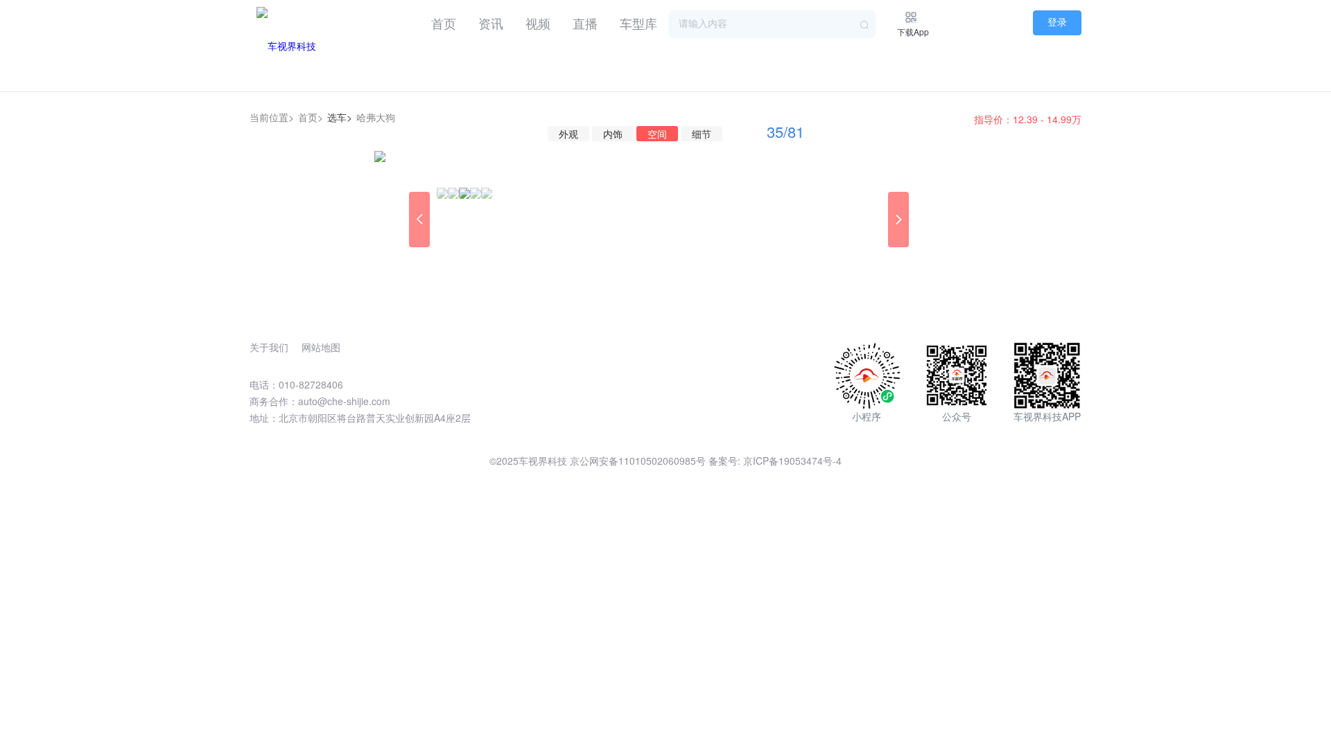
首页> (310, 117)
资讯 (490, 23)
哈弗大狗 (375, 117)
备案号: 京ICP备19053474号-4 (775, 460)
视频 (537, 23)
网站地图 (321, 347)
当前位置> (272, 117)
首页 (443, 23)
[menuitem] (443, 21)
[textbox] (772, 24)
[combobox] (772, 24)
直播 (585, 23)
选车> (339, 117)
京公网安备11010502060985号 (638, 460)
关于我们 (269, 347)
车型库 (638, 23)
